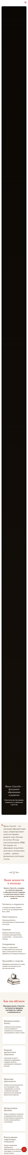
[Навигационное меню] (25, 2)
